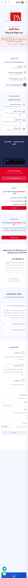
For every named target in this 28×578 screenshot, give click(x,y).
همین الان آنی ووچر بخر (15, 178)
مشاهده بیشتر (15, 279)
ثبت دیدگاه (14, 433)
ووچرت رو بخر (14, 208)
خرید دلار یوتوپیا (23, 44)
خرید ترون (16, 44)
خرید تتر (10, 44)
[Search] (9, 2)
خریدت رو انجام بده (14, 237)
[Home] (20, 2)
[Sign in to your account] (2, 2)
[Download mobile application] (5, 2)
